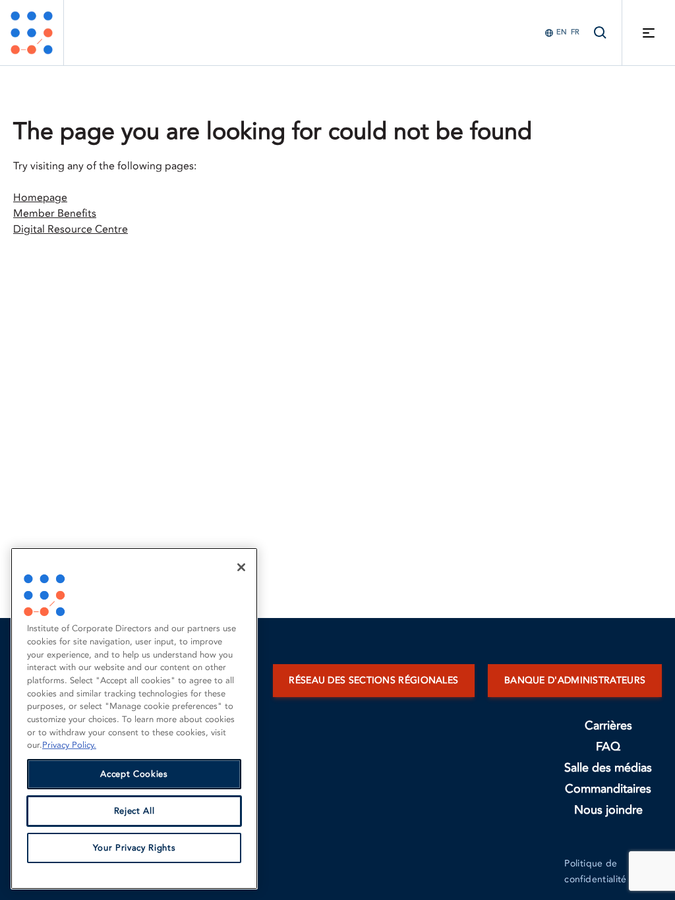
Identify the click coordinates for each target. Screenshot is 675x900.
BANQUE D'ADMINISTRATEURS (574, 680)
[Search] (600, 32)
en (561, 32)
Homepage (40, 197)
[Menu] (648, 32)
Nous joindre (608, 810)
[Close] (241, 567)
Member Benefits (54, 213)
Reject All (134, 811)
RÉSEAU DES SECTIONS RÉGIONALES (373, 680)
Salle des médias (608, 768)
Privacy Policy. (69, 745)
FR (575, 32)
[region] (134, 718)
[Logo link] (32, 33)
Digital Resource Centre (70, 229)
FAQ (608, 747)
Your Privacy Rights (134, 848)
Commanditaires (608, 789)
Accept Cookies (133, 774)
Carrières (608, 725)
